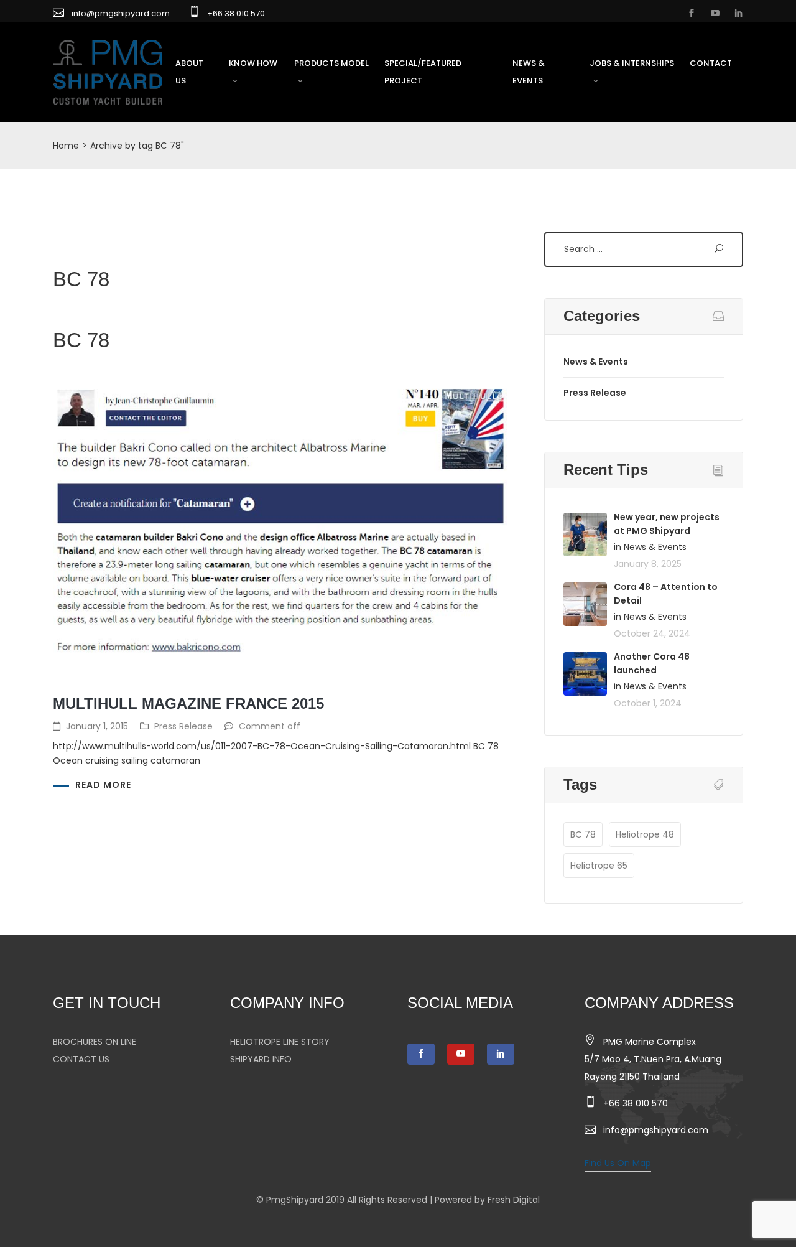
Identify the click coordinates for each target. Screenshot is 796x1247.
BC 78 (583, 834)
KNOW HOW (253, 63)
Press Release (183, 726)
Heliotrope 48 (645, 834)
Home (66, 145)
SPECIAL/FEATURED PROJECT (422, 71)
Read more (103, 784)
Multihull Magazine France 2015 (188, 703)
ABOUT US (189, 71)
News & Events (595, 361)
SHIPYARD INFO (261, 1059)
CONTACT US (81, 1059)
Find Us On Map (618, 1163)
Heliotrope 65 (598, 865)
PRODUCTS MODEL (331, 63)
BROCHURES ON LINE (94, 1041)
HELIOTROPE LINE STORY (280, 1041)
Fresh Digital (514, 1199)
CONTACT (711, 63)
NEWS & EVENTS (528, 71)
